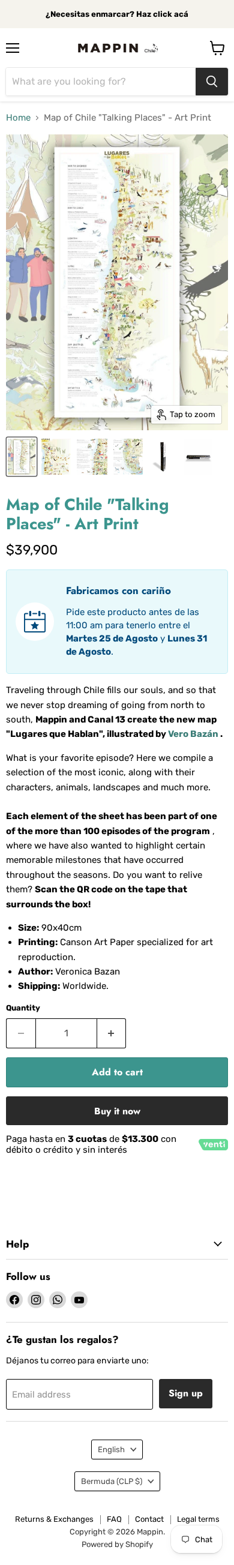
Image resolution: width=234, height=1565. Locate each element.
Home (18, 118)
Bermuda (111, 1481)
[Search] (212, 81)
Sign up (186, 1393)
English (111, 1449)
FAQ (114, 1519)
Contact (149, 1519)
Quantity (23, 1007)
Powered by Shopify (117, 1544)
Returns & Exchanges (54, 1519)
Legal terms (198, 1519)
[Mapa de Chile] (22, 456)
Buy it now (117, 1111)
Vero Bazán (193, 733)
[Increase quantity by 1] (112, 1033)
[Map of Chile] (163, 456)
